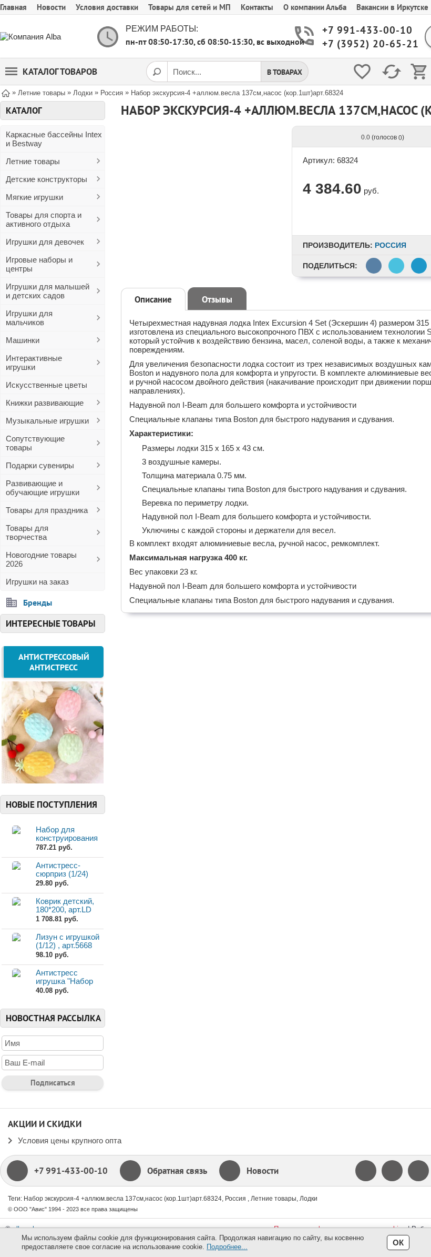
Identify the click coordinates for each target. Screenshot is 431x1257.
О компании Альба (314, 7)
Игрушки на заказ (37, 581)
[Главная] (6, 92)
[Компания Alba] (42, 36)
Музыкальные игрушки (47, 420)
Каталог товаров (60, 71)
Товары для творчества (27, 532)
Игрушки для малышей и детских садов (47, 291)
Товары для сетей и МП (189, 7)
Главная (13, 7)
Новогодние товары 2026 (41, 559)
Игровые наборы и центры (39, 264)
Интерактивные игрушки (34, 362)
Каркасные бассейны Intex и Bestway (54, 139)
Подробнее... (227, 1247)
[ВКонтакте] (418, 1170)
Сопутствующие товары (35, 443)
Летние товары (33, 161)
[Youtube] (392, 1170)
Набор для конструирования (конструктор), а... (68, 838)
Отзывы (217, 299)
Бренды (37, 602)
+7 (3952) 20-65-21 (364, 44)
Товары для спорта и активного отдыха (43, 219)
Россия (390, 245)
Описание (153, 299)
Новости (51, 7)
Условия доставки (107, 7)
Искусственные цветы (46, 384)
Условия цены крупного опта (69, 1140)
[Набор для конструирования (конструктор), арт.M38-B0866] (16, 838)
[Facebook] (365, 1170)
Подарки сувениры (40, 465)
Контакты (257, 7)
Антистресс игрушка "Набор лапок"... (64, 981)
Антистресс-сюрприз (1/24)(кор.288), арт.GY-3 (69, 874)
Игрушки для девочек (45, 241)
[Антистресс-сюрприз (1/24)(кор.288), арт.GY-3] (16, 874)
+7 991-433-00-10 (364, 30)
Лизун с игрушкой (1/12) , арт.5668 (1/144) (67, 945)
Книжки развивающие (45, 402)
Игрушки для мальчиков (29, 318)
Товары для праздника (47, 510)
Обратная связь (177, 1170)
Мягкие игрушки (34, 197)
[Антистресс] (53, 780)
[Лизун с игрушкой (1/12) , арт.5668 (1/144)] (16, 946)
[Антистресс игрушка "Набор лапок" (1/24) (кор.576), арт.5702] (16, 982)
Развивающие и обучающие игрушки (42, 488)
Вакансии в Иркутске (392, 7)
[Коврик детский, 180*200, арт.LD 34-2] (16, 910)
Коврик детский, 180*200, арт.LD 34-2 (65, 909)
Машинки (22, 340)
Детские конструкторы (46, 179)
